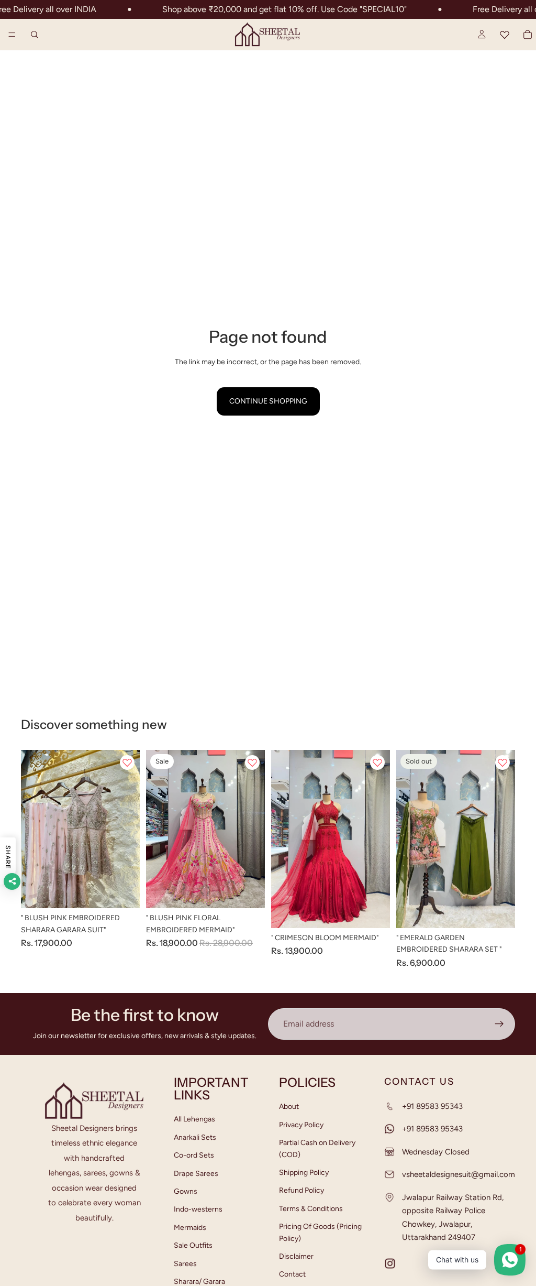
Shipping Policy (304, 1172)
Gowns (185, 1191)
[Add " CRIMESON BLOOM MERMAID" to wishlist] (377, 762)
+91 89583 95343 (432, 1105)
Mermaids (190, 1227)
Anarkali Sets (195, 1136)
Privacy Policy (301, 1124)
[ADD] (123, 891)
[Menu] (12, 35)
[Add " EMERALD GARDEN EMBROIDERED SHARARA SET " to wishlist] (502, 762)
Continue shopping (268, 401)
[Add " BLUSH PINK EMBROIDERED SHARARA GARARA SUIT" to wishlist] (127, 762)
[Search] (34, 34)
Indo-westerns (198, 1209)
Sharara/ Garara (199, 1281)
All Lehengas (194, 1119)
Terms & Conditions (311, 1208)
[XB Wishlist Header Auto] (504, 34)
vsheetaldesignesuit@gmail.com (458, 1174)
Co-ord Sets (194, 1155)
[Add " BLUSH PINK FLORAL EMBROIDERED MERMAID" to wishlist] (252, 762)
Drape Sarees (196, 1173)
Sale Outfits (193, 1245)
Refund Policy (301, 1190)
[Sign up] (499, 1024)
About (289, 1106)
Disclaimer (296, 1256)
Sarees (185, 1263)
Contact (292, 1274)
